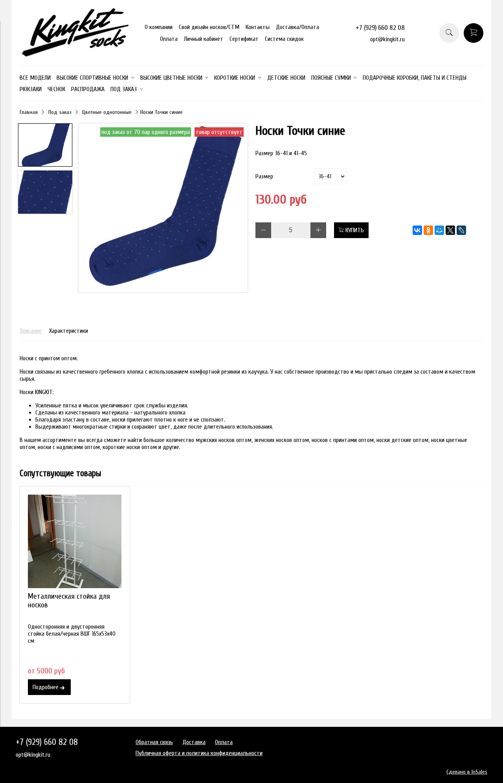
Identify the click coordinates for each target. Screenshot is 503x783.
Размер (264, 176)
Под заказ (60, 112)
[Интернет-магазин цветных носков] (75, 54)
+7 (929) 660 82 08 (380, 28)
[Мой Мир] (439, 230)
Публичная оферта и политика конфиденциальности (199, 753)
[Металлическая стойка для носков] (74, 541)
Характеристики (68, 330)
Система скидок (284, 38)
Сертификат (244, 38)
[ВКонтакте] (417, 230)
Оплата (169, 38)
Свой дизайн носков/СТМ (209, 27)
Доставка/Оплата (297, 27)
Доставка (194, 742)
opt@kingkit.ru (387, 39)
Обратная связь (154, 742)
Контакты (258, 27)
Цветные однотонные (107, 112)
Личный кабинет (203, 38)
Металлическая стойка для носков (69, 600)
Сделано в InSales (466, 771)
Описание (31, 330)
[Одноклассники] (428, 230)
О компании (159, 27)
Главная (29, 112)
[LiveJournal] (461, 230)
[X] (450, 230)
